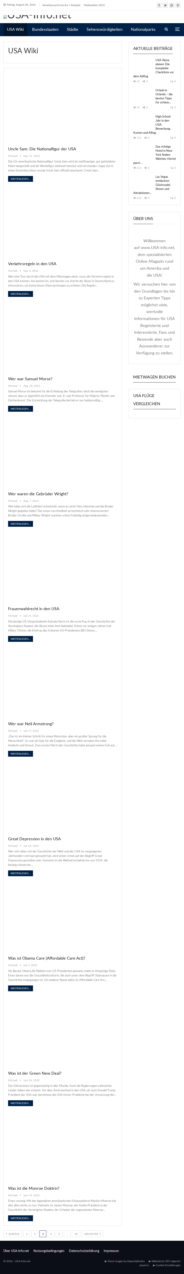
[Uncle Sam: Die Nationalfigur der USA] (62, 107)
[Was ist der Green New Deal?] (62, 1032)
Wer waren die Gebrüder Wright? (38, 494)
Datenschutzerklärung (84, 1251)
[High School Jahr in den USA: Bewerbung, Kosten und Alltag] (143, 122)
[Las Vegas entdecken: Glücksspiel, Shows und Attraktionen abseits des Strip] (143, 182)
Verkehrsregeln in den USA (32, 264)
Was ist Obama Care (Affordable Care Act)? (46, 958)
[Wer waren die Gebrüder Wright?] (62, 452)
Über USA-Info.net (16, 1251)
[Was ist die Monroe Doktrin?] (62, 1147)
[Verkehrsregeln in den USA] (62, 222)
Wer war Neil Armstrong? (31, 724)
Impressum (111, 1251)
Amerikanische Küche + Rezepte (61, 5)
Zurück (14, 1234)
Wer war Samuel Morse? (30, 379)
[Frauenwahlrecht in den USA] (62, 567)
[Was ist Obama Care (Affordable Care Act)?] (62, 917)
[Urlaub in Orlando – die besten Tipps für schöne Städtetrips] (143, 96)
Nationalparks (143, 30)
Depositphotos (136, 1261)
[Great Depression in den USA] (62, 797)
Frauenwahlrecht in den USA (33, 609)
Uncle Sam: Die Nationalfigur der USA (42, 149)
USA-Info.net (22, 1261)
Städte (72, 30)
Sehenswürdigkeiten (105, 30)
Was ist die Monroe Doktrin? (33, 1189)
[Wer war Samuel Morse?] (62, 337)
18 (76, 1234)
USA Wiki (15, 30)
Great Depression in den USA (34, 839)
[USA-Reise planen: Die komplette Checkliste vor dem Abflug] (143, 65)
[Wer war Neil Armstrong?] (62, 682)
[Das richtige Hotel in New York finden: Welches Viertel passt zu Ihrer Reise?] (143, 152)
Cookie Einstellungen (168, 1265)
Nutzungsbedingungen (48, 1251)
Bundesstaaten (45, 30)
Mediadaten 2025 (94, 5)
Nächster (91, 1234)
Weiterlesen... (21, 179)
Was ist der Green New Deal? (34, 1074)
